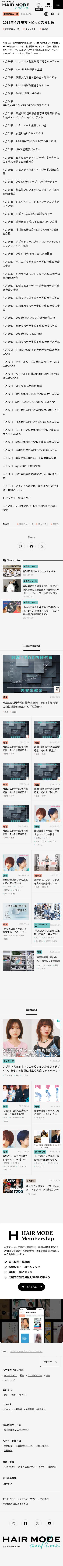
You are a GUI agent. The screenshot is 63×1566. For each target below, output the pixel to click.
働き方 (38, 875)
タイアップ (8, 1061)
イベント (31, 1180)
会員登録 (39, 9)
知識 (39, 952)
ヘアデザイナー (41, 925)
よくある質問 (9, 1478)
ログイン (7, 1483)
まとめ (45, 29)
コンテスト (30, 29)
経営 (5, 697)
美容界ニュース (12, 29)
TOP (4, 1351)
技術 (37, 826)
